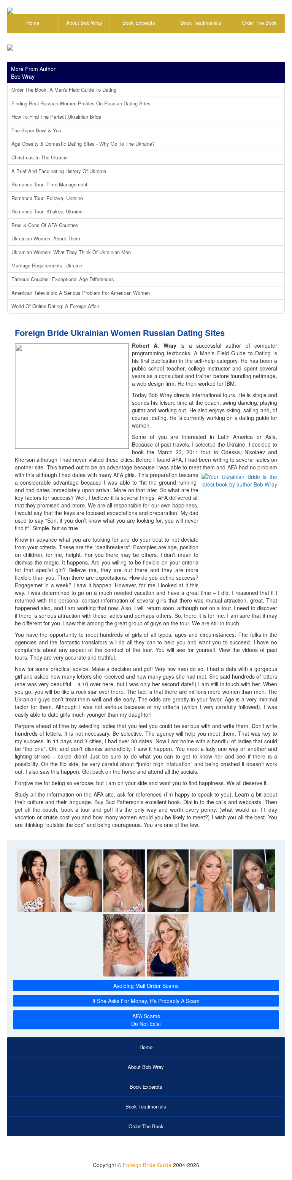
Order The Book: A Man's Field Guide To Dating (63, 89)
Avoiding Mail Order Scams (146, 985)
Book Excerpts (138, 22)
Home (32, 22)
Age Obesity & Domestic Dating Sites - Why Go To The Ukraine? (83, 143)
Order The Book (259, 22)
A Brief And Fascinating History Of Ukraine (58, 171)
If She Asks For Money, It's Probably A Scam (146, 1001)
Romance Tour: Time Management (49, 184)
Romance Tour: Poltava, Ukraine (47, 198)
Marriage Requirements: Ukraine (46, 265)
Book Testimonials (201, 22)
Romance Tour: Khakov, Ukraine (47, 211)
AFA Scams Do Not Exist (146, 1019)
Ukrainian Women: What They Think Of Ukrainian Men (71, 252)
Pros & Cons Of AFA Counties (44, 225)
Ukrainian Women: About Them (45, 238)
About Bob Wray (84, 22)
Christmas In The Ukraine (39, 157)
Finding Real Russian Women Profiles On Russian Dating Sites (81, 103)
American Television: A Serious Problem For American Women (80, 292)
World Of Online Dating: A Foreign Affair (55, 306)
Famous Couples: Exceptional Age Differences (62, 279)
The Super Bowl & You (36, 130)
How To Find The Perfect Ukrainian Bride (56, 116)
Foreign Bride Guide (147, 1165)
